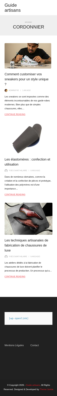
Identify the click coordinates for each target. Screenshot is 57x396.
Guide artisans (13, 8)
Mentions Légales (14, 345)
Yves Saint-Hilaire (18, 170)
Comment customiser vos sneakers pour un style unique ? (26, 79)
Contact (34, 345)
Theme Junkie (46, 389)
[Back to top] (54, 393)
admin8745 (14, 90)
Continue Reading (15, 114)
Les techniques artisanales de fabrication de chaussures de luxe (26, 245)
